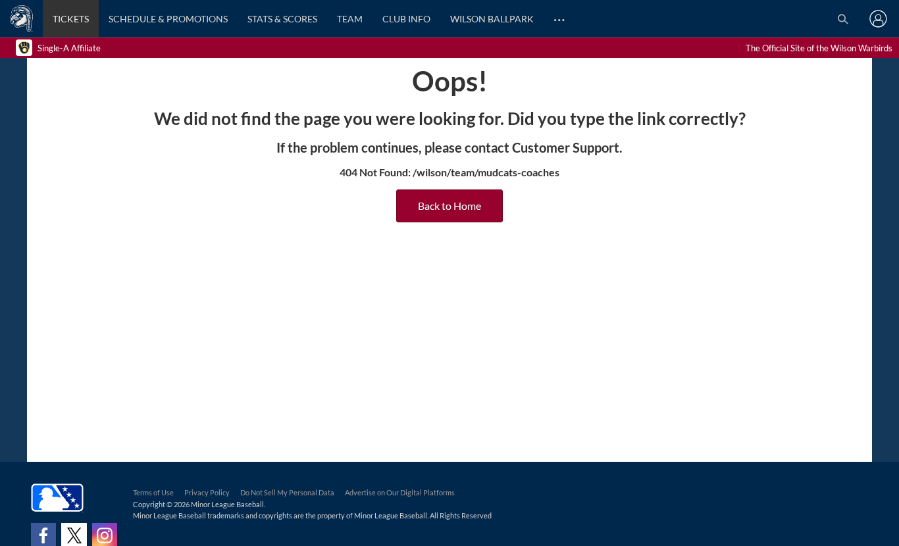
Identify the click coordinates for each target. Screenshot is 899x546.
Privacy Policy (207, 492)
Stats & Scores (282, 18)
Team (350, 18)
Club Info (406, 18)
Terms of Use (153, 492)
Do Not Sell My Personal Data (287, 492)
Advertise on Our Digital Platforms (400, 492)
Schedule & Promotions (168, 18)
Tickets (71, 18)
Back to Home (449, 205)
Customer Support (565, 147)
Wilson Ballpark (492, 18)
